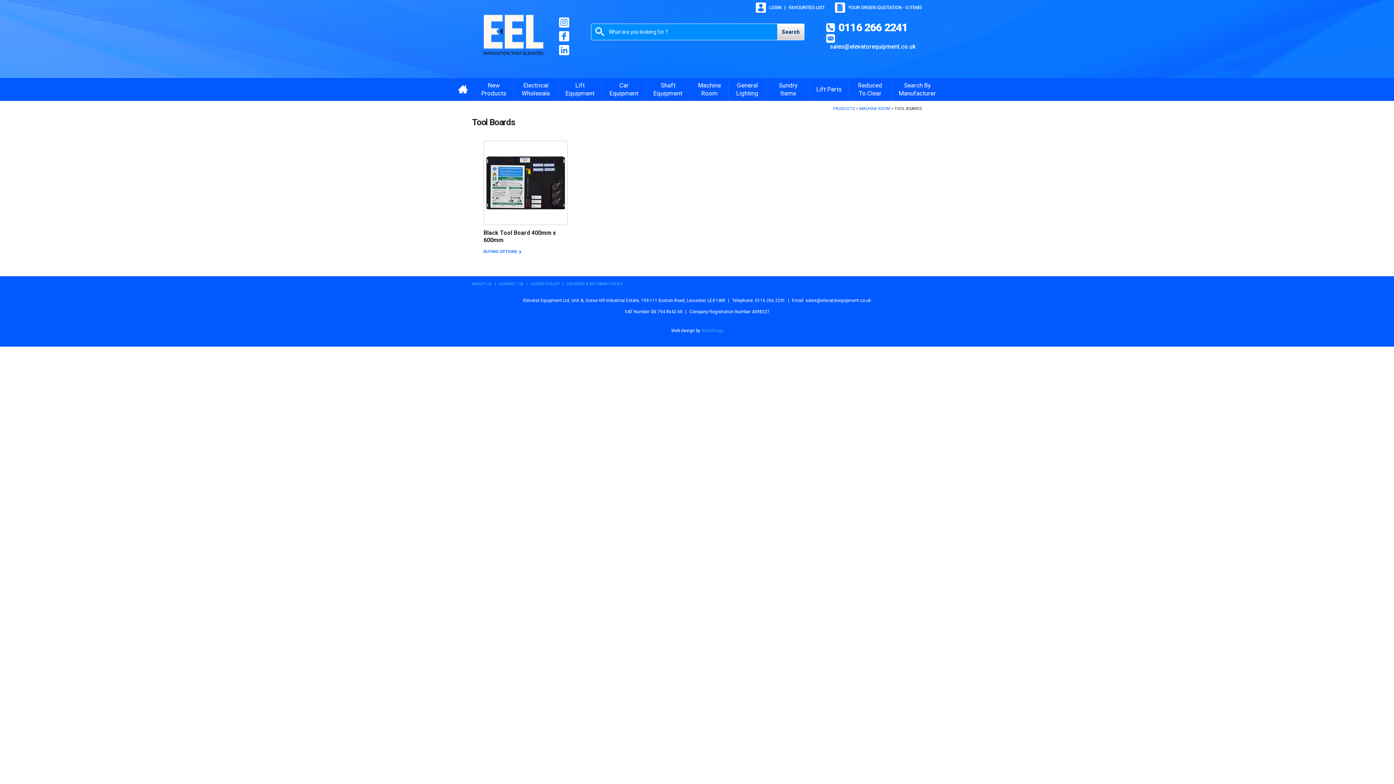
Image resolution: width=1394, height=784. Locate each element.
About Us (482, 284)
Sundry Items (788, 89)
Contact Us (511, 284)
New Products (493, 89)
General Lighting (747, 89)
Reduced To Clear (870, 89)
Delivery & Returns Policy (595, 284)
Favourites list (807, 7)
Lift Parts (829, 89)
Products (844, 108)
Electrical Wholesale (536, 89)
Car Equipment (624, 89)
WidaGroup (712, 330)
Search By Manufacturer (917, 89)
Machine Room (709, 89)
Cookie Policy (545, 284)
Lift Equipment (580, 89)
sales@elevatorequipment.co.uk (873, 46)
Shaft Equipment (667, 89)
